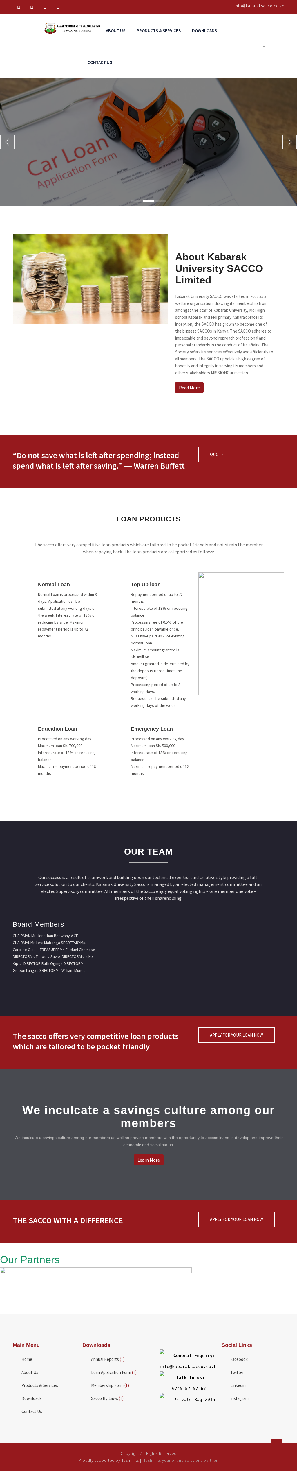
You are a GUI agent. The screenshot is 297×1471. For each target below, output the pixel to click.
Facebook (239, 1359)
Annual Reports (105, 1359)
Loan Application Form (111, 1372)
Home (26, 1359)
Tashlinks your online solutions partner (180, 1460)
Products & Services (159, 30)
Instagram (239, 1398)
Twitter (237, 1372)
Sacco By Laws (104, 1398)
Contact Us (100, 62)
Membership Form (107, 1385)
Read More (33, 169)
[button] (7, 142)
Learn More (148, 1160)
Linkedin (238, 1385)
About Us (115, 30)
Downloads (204, 30)
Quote (217, 454)
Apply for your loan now (236, 1035)
